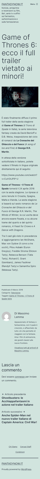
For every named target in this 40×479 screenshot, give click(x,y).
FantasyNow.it (12, 4)
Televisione (15, 293)
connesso (20, 376)
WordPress (26, 469)
